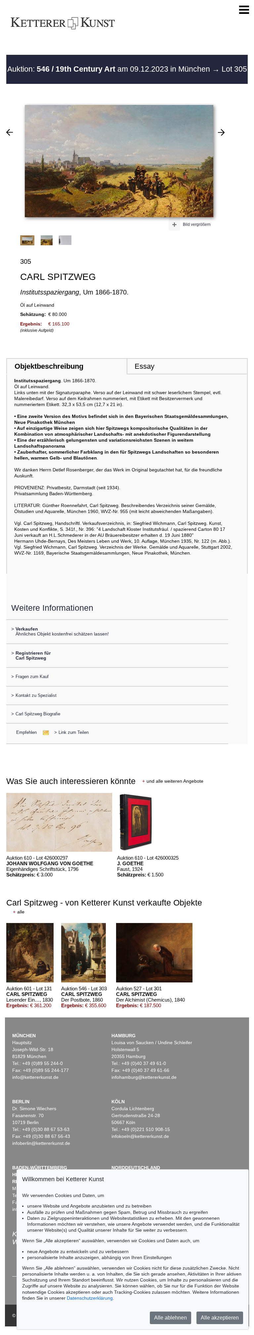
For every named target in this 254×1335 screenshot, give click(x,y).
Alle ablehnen (170, 1317)
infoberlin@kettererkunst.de (41, 1143)
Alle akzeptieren (220, 1317)
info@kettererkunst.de (35, 1077)
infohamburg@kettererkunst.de (144, 1077)
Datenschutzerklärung (90, 1298)
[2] (9, 132)
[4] (221, 132)
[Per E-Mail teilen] (44, 732)
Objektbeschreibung (49, 366)
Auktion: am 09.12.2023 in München (109, 69)
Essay (144, 366)
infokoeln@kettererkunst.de (140, 1136)
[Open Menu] (244, 10)
